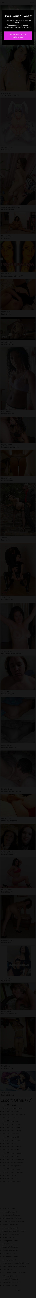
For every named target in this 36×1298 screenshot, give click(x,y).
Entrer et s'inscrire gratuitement (18, 35)
